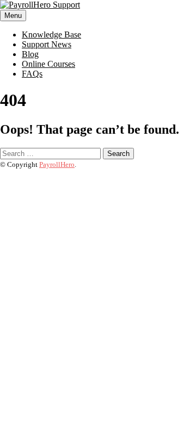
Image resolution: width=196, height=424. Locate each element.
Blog (30, 54)
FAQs (32, 73)
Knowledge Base (51, 34)
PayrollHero (57, 164)
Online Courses (48, 63)
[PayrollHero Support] (40, 4)
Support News (46, 44)
